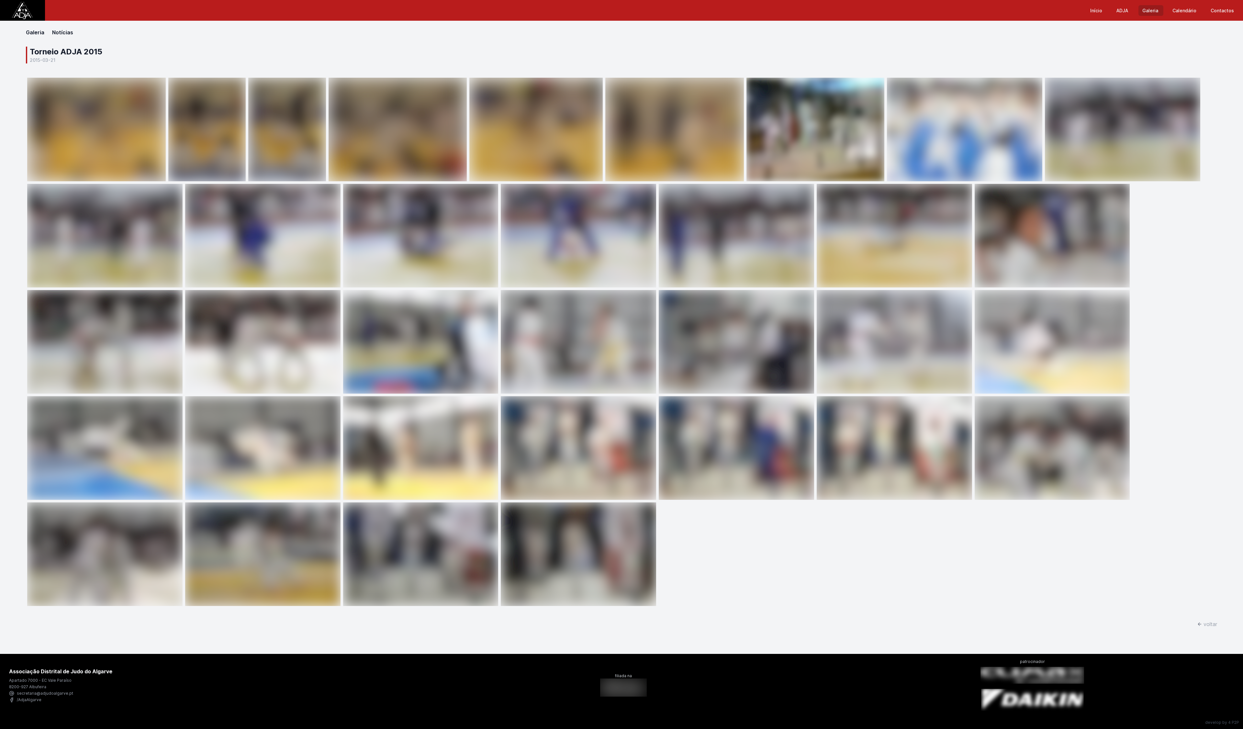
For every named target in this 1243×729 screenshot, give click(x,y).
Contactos (1222, 10)
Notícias (62, 32)
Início (1096, 10)
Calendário (1185, 10)
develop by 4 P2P (1222, 722)
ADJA (1122, 10)
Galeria (1150, 10)
